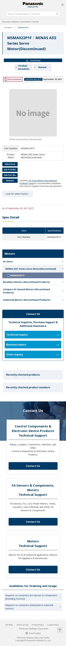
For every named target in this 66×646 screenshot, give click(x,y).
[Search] (57, 14)
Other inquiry (14, 354)
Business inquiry (16, 344)
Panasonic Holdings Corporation (33, 629)
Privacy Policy (38, 625)
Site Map (9, 625)
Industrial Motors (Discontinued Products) (26, 299)
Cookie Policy (53, 625)
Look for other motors (16, 193)
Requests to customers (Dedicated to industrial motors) (29, 607)
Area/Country (35, 633)
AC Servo (8, 27)
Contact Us (33, 466)
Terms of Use (22, 625)
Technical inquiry (16, 334)
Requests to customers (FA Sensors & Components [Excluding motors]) (31, 597)
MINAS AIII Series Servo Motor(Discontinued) (30, 268)
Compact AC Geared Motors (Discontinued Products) (26, 291)
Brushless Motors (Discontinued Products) (26, 282)
